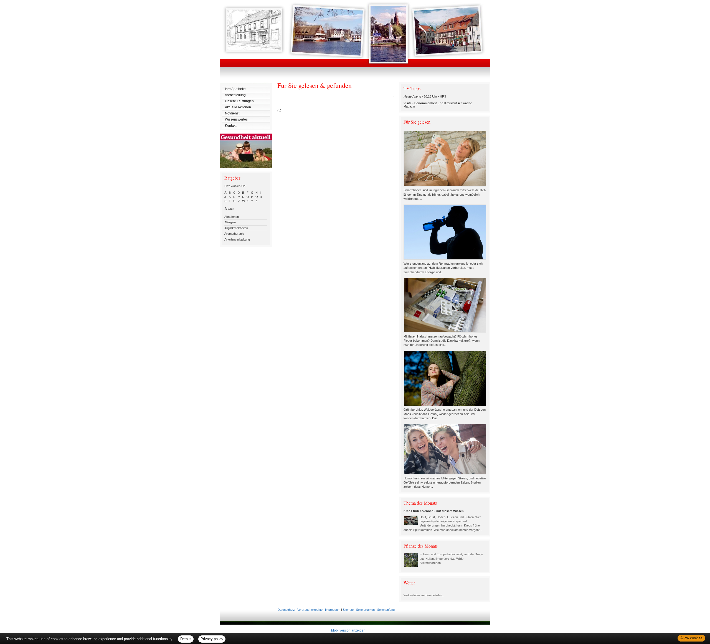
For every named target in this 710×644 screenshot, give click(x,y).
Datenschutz (286, 609)
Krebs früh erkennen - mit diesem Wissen (434, 511)
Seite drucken (365, 609)
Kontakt (230, 125)
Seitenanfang (386, 609)
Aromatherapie (234, 233)
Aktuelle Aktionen (238, 107)
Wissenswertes (236, 119)
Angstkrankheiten (236, 228)
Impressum (332, 609)
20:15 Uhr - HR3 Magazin (438, 101)
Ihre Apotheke (235, 89)
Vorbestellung (235, 95)
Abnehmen (231, 216)
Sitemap (348, 609)
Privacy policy (212, 639)
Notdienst (232, 113)
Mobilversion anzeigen (348, 630)
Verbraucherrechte (310, 609)
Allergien (230, 222)
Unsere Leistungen (239, 101)
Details (185, 639)
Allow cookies (691, 638)
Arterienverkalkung (237, 239)
